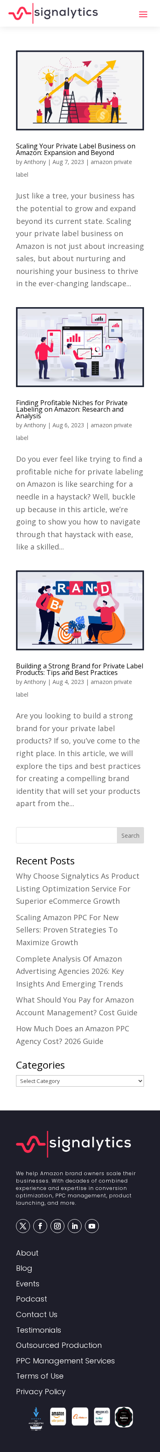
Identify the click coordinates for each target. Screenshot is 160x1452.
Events (27, 1284)
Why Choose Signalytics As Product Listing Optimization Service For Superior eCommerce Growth (77, 888)
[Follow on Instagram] (57, 1226)
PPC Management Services (65, 1361)
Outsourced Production (59, 1345)
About (27, 1253)
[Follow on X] (23, 1226)
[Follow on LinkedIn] (75, 1226)
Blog (24, 1268)
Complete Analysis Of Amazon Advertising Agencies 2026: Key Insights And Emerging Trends (70, 971)
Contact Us (36, 1315)
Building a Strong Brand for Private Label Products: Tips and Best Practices (79, 669)
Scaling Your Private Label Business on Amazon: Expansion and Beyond (75, 149)
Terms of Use (40, 1376)
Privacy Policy (41, 1392)
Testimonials (38, 1330)
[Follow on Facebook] (40, 1226)
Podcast (31, 1299)
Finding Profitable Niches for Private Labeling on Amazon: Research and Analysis (72, 409)
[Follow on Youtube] (92, 1226)
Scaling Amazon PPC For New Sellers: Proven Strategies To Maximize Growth (67, 929)
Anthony (35, 162)
